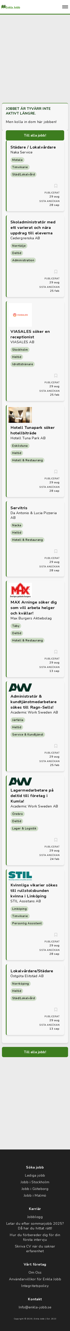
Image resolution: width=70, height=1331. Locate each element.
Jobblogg (35, 1217)
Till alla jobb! (35, 135)
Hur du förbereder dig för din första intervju (35, 1237)
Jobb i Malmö (35, 1195)
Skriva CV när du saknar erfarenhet (35, 1248)
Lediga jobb (35, 1175)
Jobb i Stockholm (35, 1182)
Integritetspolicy (35, 1285)
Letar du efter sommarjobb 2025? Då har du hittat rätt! (35, 1226)
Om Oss (35, 1272)
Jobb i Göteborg (35, 1188)
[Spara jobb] (56, 186)
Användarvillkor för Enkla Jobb (35, 1279)
